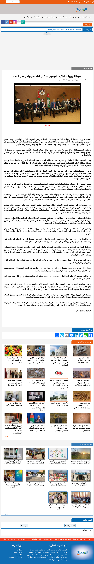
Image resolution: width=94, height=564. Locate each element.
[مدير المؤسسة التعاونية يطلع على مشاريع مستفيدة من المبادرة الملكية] (58, 497)
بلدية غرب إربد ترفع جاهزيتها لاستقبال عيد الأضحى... (80, 484)
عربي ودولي (77, 17)
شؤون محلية (87, 68)
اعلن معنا (19, 555)
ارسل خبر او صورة (28, 17)
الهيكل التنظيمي (16, 552)
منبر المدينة (55, 17)
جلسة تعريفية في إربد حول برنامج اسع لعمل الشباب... (58, 484)
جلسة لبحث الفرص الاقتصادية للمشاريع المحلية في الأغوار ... (80, 506)
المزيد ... (5, 436)
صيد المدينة (63, 17)
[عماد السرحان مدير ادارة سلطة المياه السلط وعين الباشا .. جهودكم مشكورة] (13, 453)
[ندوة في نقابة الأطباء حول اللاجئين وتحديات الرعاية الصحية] (13, 475)
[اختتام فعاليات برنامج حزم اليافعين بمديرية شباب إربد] (35, 453)
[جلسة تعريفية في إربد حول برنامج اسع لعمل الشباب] (58, 475)
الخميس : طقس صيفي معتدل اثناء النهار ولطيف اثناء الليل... (80, 462)
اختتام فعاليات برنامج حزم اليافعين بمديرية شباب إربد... (35, 462)
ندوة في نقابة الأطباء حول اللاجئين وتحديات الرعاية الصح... (12, 485)
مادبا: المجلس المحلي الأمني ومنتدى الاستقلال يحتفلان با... (35, 484)
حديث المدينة (86, 17)
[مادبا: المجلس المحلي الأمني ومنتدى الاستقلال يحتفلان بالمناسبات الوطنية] (35, 475)
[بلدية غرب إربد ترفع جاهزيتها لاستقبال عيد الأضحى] (81, 475)
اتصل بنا (38, 17)
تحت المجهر (46, 17)
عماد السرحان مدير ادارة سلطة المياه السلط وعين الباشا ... (12, 462)
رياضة (70, 17)
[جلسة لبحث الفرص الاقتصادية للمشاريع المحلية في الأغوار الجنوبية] (81, 497)
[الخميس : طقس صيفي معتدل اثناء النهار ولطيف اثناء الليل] (81, 453)
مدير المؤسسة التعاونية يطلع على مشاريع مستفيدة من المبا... (57, 507)
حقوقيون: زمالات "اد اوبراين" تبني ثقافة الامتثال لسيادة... (58, 462)
